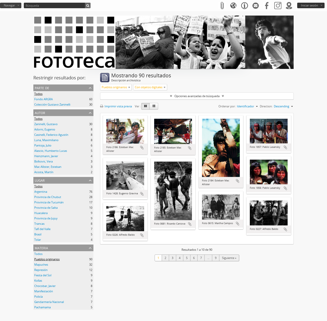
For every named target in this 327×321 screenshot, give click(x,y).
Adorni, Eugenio (44, 129)
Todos (38, 94)
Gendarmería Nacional (49, 302)
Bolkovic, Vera (43, 161)
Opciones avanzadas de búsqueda (197, 96)
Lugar (40, 180)
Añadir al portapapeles (142, 147)
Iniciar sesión (309, 5)
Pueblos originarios (47, 259)
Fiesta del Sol (42, 275)
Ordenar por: (227, 106)
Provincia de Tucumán (49, 202)
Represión (41, 270)
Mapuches (41, 265)
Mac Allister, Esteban (47, 167)
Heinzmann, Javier (46, 156)
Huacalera (41, 213)
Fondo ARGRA (43, 99)
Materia (41, 248)
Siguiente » (229, 258)
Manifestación (43, 291)
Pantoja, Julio (42, 145)
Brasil (37, 234)
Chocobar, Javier (45, 286)
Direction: (266, 106)
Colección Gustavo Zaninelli (52, 104)
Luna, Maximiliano (46, 140)
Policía (38, 297)
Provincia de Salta (46, 208)
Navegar (9, 5)
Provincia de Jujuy (46, 218)
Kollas (38, 281)
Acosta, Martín (43, 172)
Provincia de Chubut (47, 197)
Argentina (40, 192)
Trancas (39, 224)
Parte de (42, 87)
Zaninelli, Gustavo (46, 124)
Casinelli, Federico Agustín (51, 135)
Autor (40, 112)
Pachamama (42, 307)
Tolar (37, 240)
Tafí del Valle (42, 229)
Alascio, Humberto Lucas (50, 151)
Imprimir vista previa (118, 106)
